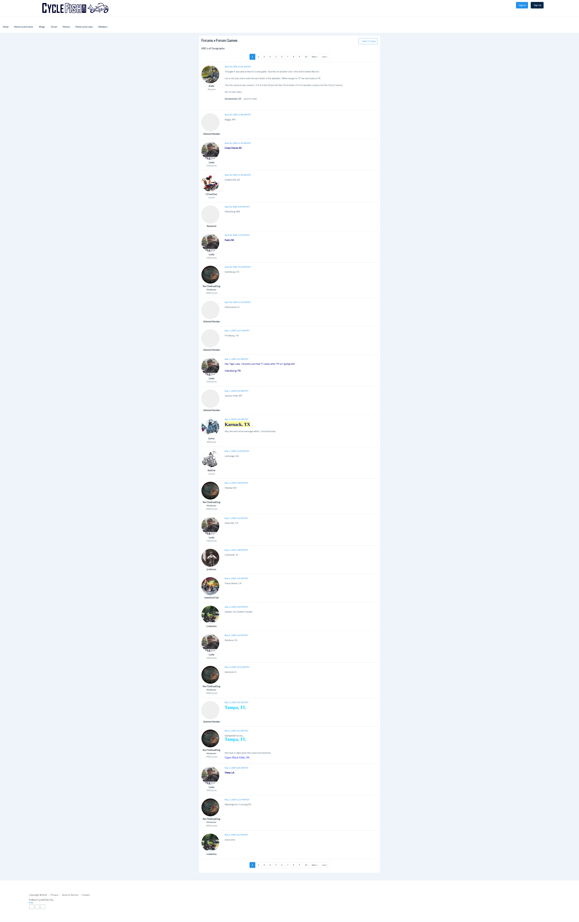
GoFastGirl (230, 735)
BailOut (211, 470)
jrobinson (211, 569)
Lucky (211, 162)
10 (306, 57)
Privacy (54, 894)
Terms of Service (70, 894)
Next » (315, 57)
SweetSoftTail (211, 597)
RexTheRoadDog (211, 286)
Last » (324, 57)
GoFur (211, 438)
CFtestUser (211, 194)
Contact (86, 894)
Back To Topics (369, 41)
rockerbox (211, 626)
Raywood (211, 226)
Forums (207, 40)
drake (211, 85)
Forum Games (226, 40)
